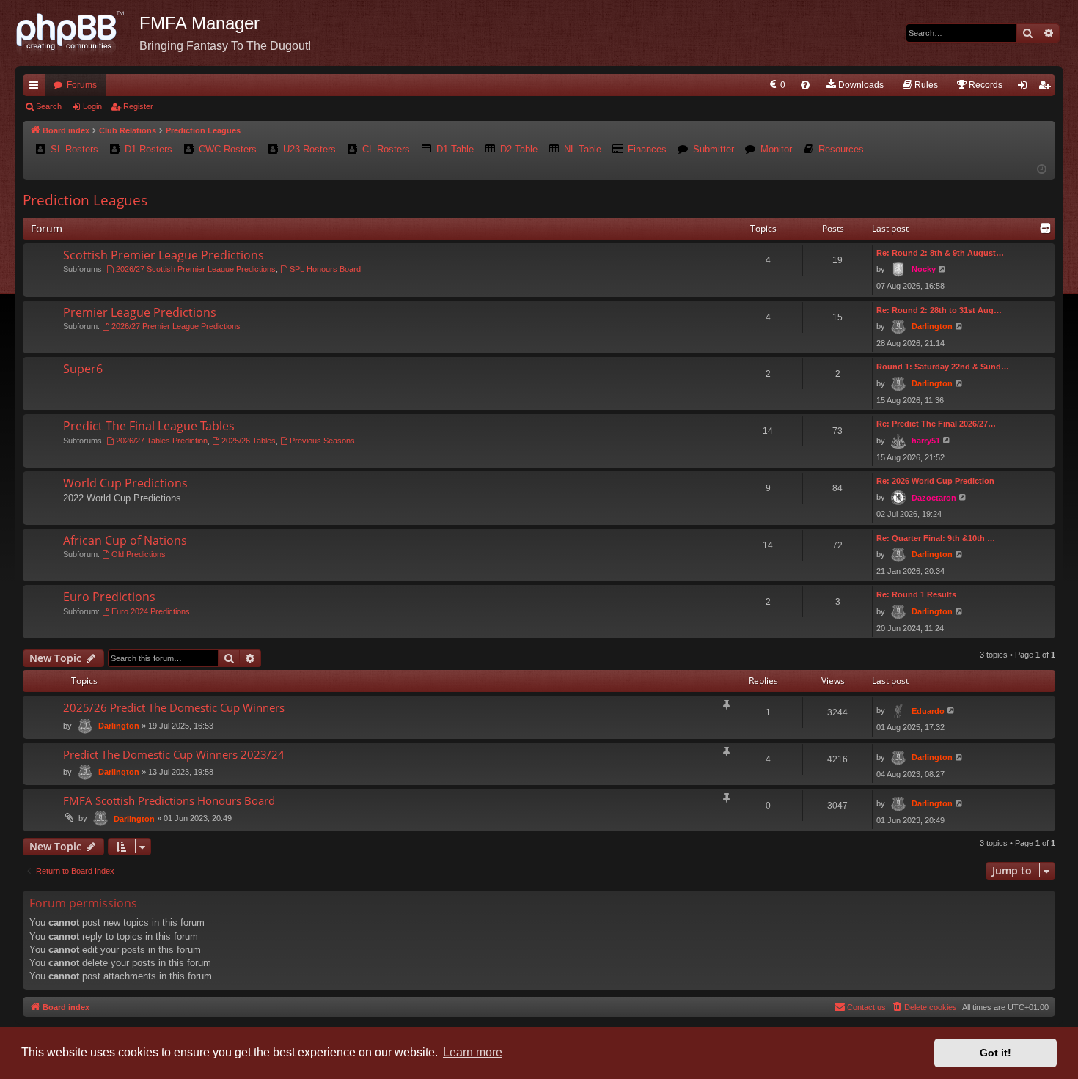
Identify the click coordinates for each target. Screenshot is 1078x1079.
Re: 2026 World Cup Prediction (935, 480)
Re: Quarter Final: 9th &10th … (935, 538)
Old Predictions (138, 554)
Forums (82, 85)
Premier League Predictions (139, 312)
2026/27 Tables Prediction (162, 440)
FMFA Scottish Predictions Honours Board (169, 800)
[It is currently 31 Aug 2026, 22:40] (1041, 169)
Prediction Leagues (85, 200)
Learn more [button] (472, 1052)
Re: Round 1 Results (916, 594)
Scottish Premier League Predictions (163, 255)
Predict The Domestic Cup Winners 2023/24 (174, 754)
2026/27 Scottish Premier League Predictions (196, 269)
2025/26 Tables (248, 440)
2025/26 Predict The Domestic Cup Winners (174, 707)
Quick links (37, 88)
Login (92, 106)
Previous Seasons (322, 440)
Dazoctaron (934, 497)
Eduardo (928, 711)
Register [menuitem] (1047, 88)
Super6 (83, 369)
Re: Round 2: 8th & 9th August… (940, 252)
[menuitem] (776, 85)
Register (138, 106)
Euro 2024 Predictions (150, 611)
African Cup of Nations (125, 540)
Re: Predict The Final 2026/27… (936, 423)
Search (49, 106)
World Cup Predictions (125, 483)
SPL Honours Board (325, 269)
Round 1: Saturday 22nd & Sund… (942, 366)
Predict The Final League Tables (149, 426)
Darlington (932, 326)
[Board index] (77, 33)
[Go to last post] (951, 710)
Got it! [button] (995, 1052)
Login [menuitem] (1025, 88)
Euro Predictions (109, 597)
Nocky (924, 269)
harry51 (926, 440)
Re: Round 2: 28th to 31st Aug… (939, 310)
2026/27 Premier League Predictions (176, 326)
